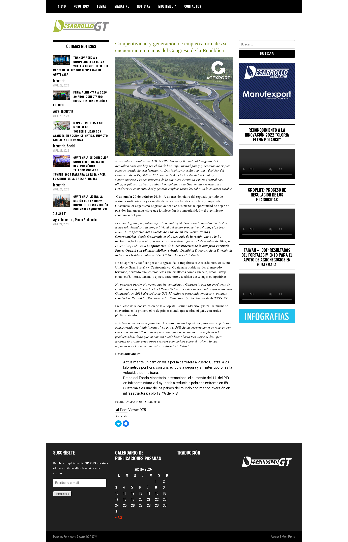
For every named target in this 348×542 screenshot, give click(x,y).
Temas (102, 6)
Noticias (144, 6)
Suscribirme (62, 494)
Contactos (192, 6)
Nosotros (81, 6)
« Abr (118, 517)
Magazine (121, 6)
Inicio (61, 6)
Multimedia (167, 6)
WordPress (289, 536)
